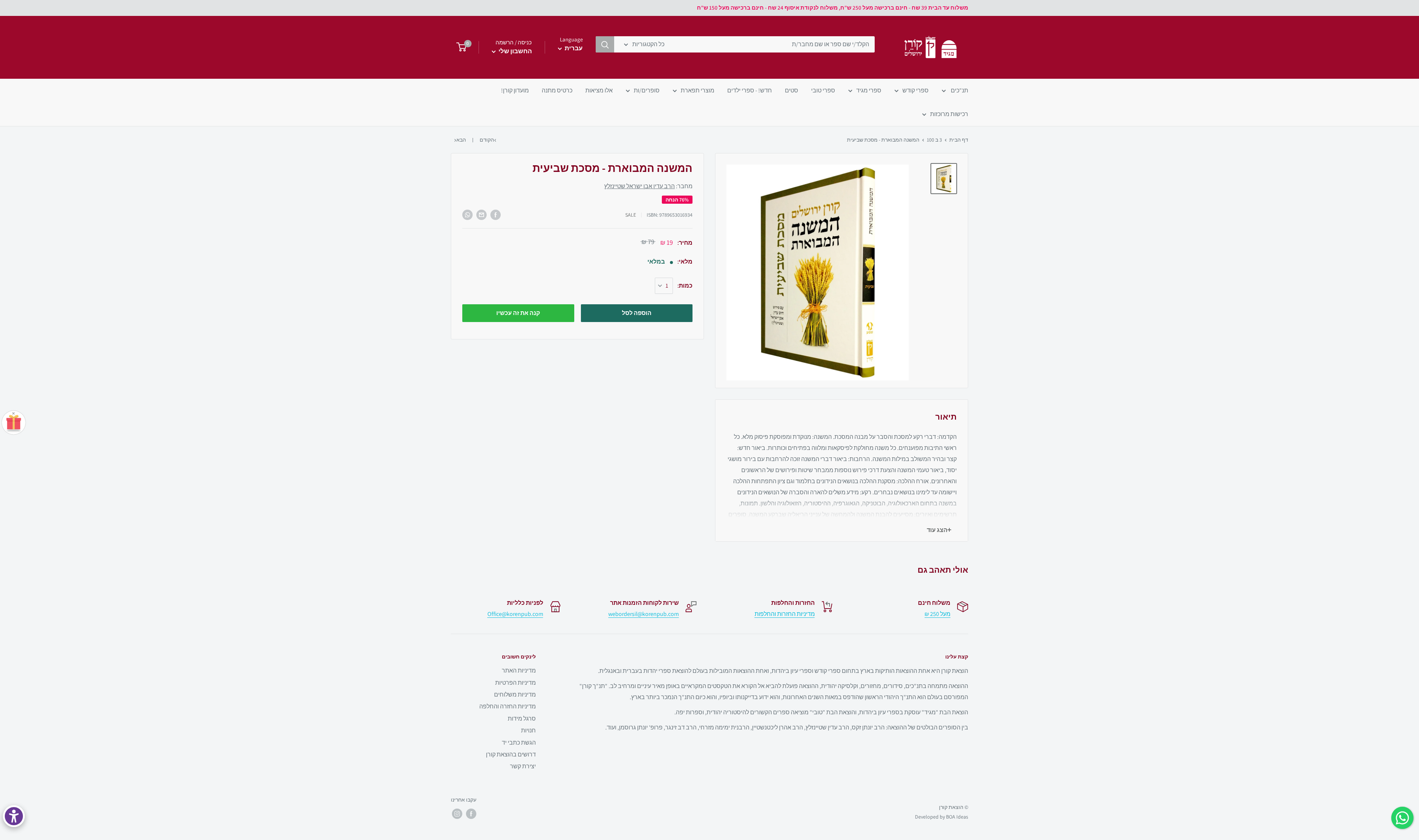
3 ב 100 (934, 139)
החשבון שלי (514, 51)
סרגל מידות (522, 718)
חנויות (528, 730)
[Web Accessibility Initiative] (14, 816)
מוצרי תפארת (697, 90)
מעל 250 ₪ (937, 614)
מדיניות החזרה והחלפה (507, 706)
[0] (459, 47)
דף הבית (958, 139)
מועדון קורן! (515, 90)
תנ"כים (959, 90)
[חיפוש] (605, 44)
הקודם (487, 139)
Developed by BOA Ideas (941, 816)
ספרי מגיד (868, 90)
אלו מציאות (599, 90)
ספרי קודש (915, 90)
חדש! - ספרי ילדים (749, 90)
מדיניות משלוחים (515, 694)
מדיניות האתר (519, 670)
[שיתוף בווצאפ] (467, 215)
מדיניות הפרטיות (515, 683)
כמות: (685, 285)
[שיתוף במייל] (481, 215)
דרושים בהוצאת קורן (511, 754)
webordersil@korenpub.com (643, 614)
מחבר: (648, 186)
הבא (461, 139)
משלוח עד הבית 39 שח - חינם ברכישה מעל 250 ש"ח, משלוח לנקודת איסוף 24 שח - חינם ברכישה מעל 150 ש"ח (832, 7)
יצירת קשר (523, 766)
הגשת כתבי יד (519, 742)
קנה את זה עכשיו (518, 313)
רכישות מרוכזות (949, 114)
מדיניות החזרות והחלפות (785, 614)
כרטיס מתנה (557, 90)
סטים (791, 90)
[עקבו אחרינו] (471, 814)
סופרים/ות (647, 90)
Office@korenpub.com (515, 614)
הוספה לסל (636, 313)
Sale (630, 214)
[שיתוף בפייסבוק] (495, 215)
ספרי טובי (823, 90)
